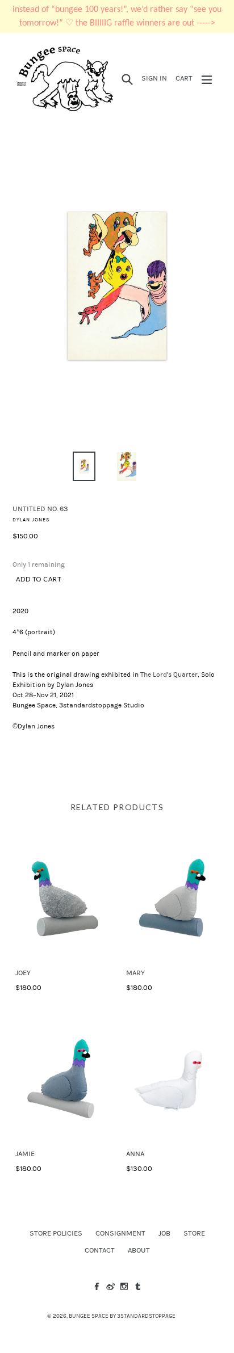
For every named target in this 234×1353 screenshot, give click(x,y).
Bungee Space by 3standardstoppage (122, 1316)
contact (100, 1250)
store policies (56, 1233)
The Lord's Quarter (169, 674)
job (164, 1233)
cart (186, 78)
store (194, 1233)
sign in (155, 78)
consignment (120, 1233)
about (139, 1250)
